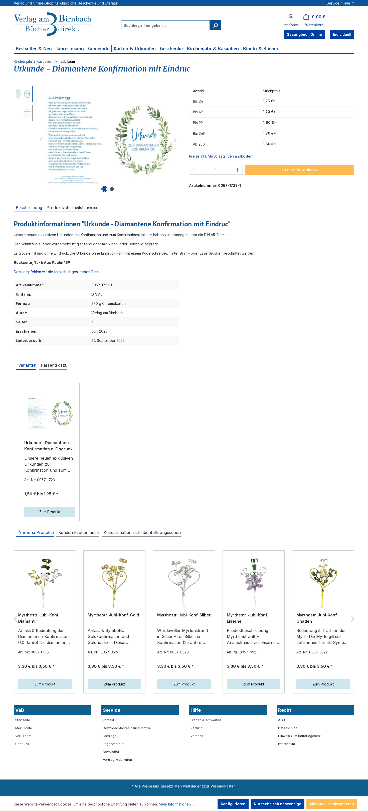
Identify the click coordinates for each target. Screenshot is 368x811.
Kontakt (108, 720)
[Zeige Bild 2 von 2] (112, 189)
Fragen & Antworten (206, 720)
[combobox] (165, 25)
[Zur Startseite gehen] (52, 24)
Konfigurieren (233, 804)
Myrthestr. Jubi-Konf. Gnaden (317, 618)
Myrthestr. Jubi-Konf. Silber (184, 614)
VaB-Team (23, 736)
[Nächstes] (175, 140)
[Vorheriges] (41, 140)
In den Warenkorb (299, 169)
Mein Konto (23, 728)
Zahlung (197, 728)
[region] (96, 140)
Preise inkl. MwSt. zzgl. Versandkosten (220, 156)
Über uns (22, 744)
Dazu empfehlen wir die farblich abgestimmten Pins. (56, 272)
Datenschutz (287, 728)
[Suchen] (215, 25)
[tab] (28, 207)
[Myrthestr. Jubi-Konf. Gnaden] (323, 583)
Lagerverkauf (113, 744)
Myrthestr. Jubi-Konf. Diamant (38, 618)
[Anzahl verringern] (194, 170)
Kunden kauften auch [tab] (78, 532)
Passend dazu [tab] (54, 365)
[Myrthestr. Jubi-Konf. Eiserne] (253, 583)
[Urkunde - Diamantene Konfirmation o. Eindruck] (49, 413)
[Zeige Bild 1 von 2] (104, 189)
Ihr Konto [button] (291, 25)
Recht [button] (284, 710)
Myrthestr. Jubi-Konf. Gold (113, 614)
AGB (281, 720)
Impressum (286, 744)
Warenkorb (314, 25)
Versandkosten (223, 786)
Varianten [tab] (27, 365)
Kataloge (110, 736)
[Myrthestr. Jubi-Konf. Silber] (184, 583)
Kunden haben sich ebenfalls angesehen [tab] (142, 532)
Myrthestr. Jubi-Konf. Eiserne (247, 618)
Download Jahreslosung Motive (127, 728)
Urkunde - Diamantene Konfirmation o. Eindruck (48, 446)
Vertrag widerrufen (117, 759)
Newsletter (111, 751)
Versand (197, 736)
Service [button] (111, 710)
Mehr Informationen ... (176, 804)
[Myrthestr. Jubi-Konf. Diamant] (45, 583)
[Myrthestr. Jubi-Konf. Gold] (114, 583)
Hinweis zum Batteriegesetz (299, 736)
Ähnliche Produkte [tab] (36, 532)
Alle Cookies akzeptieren (332, 804)
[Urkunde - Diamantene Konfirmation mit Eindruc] (108, 140)
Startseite (22, 720)
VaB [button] (19, 710)
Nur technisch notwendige (277, 804)
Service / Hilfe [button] (339, 3)
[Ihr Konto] (291, 17)
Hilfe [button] (196, 710)
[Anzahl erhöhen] (237, 170)
